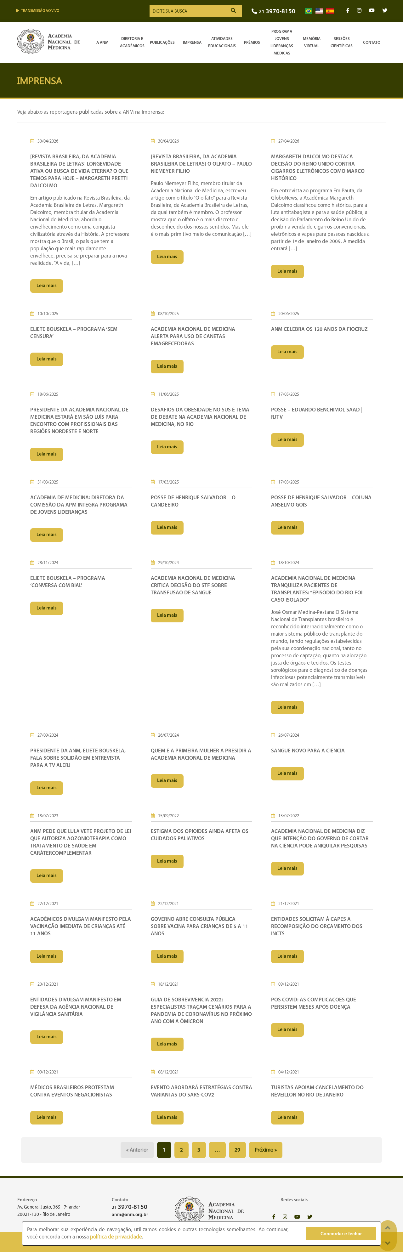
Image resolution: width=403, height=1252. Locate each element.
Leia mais (47, 285)
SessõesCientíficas (342, 42)
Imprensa (192, 43)
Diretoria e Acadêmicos (132, 42)
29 (237, 1150)
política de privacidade (116, 1237)
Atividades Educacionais (222, 42)
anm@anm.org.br (130, 1215)
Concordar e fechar (341, 1233)
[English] (319, 11)
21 (277, 11)
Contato (371, 43)
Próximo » (266, 1150)
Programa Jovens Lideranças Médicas (281, 42)
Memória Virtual (312, 42)
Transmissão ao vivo (40, 11)
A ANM (102, 43)
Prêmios (252, 43)
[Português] (308, 11)
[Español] (330, 11)
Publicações (162, 43)
